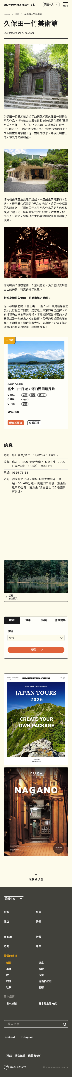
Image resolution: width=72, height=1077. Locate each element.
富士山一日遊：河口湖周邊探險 (31, 389)
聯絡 (9, 1055)
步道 (41, 975)
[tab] (12, 620)
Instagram (27, 1037)
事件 (8, 969)
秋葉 (8, 987)
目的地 (8, 936)
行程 (39, 936)
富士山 (42, 395)
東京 (25, 395)
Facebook (10, 1037)
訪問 (6, 946)
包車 (28, 620)
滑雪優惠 (60, 620)
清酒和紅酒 (45, 981)
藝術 (41, 987)
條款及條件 (35, 1055)
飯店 (44, 620)
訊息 (39, 946)
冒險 (41, 969)
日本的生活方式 (48, 1003)
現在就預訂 (15, 422)
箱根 (33, 395)
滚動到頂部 (36, 879)
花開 (8, 981)
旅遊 (12, 620)
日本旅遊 (11, 1003)
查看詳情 (34, 422)
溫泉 (41, 962)
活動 (8, 962)
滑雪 (39, 921)
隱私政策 (20, 1055)
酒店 (6, 921)
